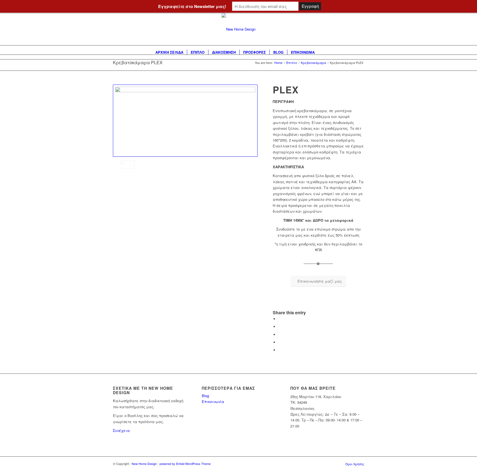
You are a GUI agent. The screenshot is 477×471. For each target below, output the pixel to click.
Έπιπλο (291, 63)
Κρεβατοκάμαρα (313, 63)
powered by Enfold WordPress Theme (185, 463)
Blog (205, 395)
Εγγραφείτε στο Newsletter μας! (192, 6)
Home (278, 63)
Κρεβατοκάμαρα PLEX (138, 62)
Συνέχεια (121, 430)
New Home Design (144, 463)
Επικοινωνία (213, 401)
